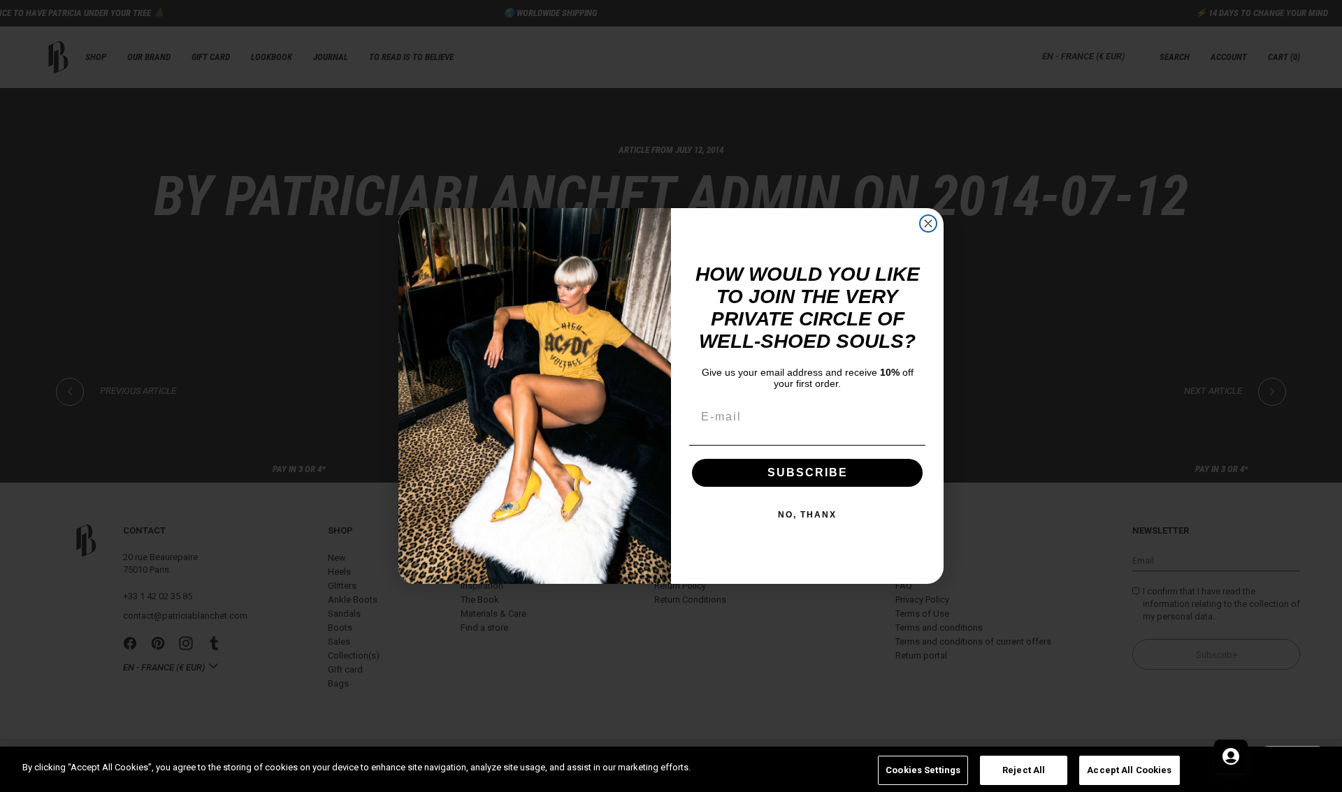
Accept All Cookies (1129, 770)
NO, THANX (807, 515)
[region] (671, 769)
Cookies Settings (923, 770)
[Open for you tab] (1231, 756)
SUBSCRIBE (807, 472)
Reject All (1023, 770)
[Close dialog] (928, 223)
